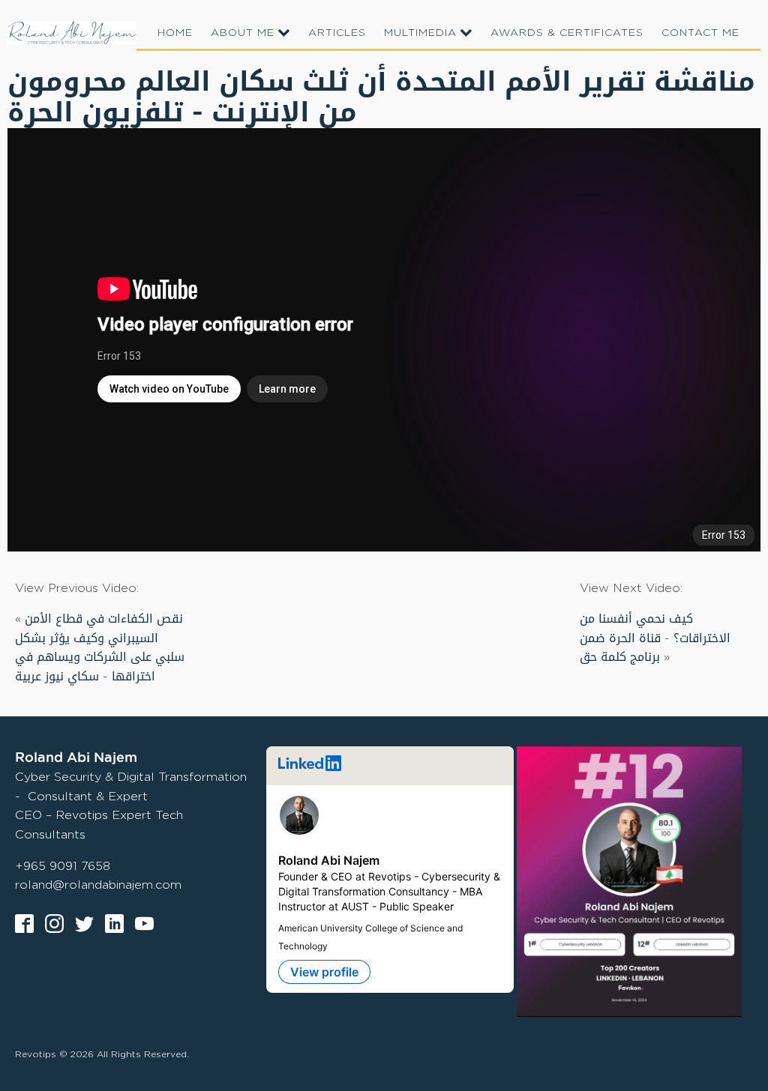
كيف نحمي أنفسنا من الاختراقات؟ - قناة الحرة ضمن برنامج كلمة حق (655, 637)
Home (175, 31)
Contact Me (701, 31)
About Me (242, 31)
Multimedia (420, 31)
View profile (324, 971)
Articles (337, 31)
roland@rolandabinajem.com (98, 884)
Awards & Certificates (567, 31)
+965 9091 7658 (62, 865)
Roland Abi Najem (329, 860)
